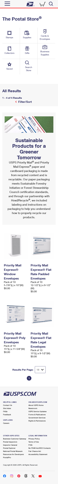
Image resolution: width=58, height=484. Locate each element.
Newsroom (32, 408)
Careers (6, 423)
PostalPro (7, 457)
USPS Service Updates (37, 411)
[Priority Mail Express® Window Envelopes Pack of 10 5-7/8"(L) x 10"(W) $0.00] (16, 246)
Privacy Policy (34, 439)
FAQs (5, 411)
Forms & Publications (37, 414)
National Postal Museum (13, 451)
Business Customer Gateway (14, 439)
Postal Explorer (9, 448)
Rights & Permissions (37, 421)
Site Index (7, 408)
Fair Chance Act (34, 451)
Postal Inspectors (10, 442)
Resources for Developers (13, 454)
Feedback (7, 414)
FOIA (30, 445)
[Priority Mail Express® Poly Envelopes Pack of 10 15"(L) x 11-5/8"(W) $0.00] (16, 314)
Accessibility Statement (37, 454)
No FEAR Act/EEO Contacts (39, 448)
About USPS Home (35, 405)
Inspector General (10, 445)
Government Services (36, 418)
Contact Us (7, 405)
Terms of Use (33, 442)
